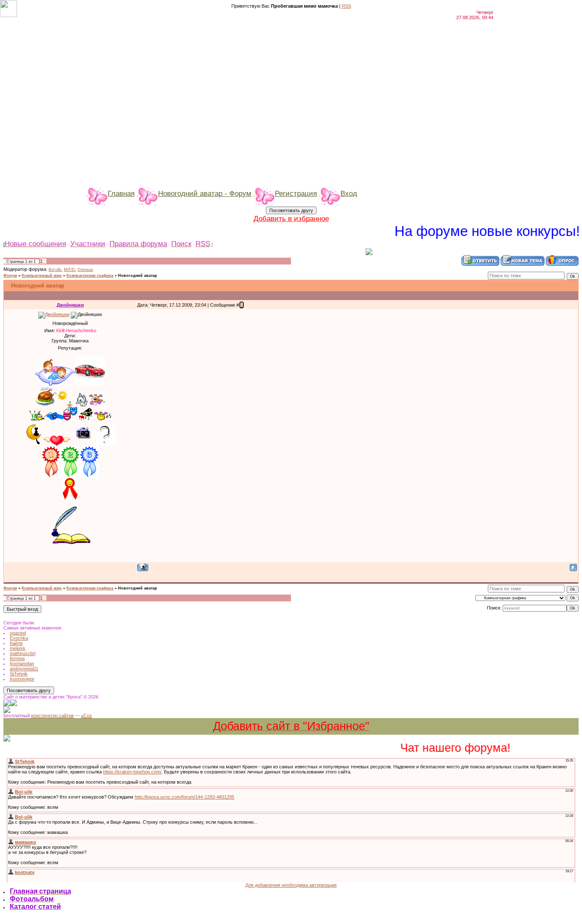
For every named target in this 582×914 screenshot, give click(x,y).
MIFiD (69, 269)
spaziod (18, 632)
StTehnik (19, 673)
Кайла (16, 643)
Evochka (19, 638)
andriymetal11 (24, 668)
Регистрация (296, 193)
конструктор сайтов (52, 715)
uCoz (86, 715)
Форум (10, 275)
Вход (348, 193)
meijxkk (18, 648)
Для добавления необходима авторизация (291, 885)
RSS (346, 6)
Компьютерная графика (89, 275)
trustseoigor (22, 678)
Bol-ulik (55, 269)
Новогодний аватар (137, 275)
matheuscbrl (22, 653)
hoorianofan (22, 663)
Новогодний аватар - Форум (204, 193)
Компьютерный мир (42, 275)
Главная (121, 193)
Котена (17, 658)
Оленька (85, 269)
